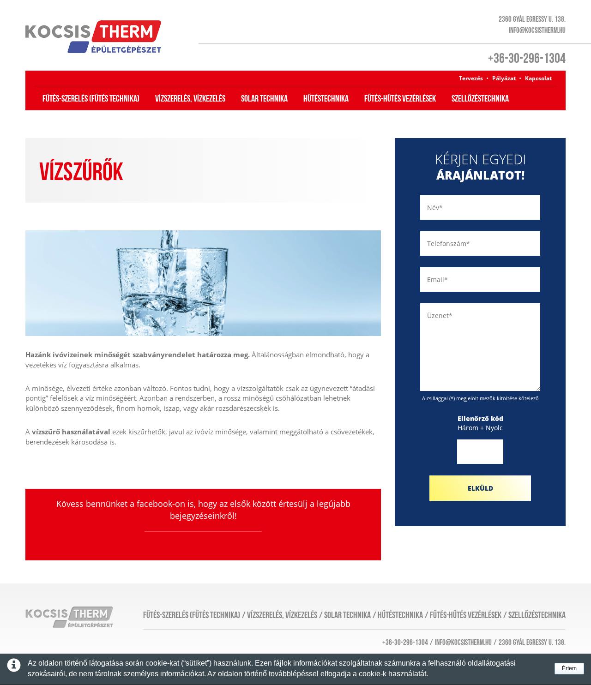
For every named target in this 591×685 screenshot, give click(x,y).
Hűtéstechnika (326, 98)
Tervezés (471, 78)
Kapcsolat (538, 78)
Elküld (480, 488)
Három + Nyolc (480, 423)
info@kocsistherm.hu (537, 30)
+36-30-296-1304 (527, 58)
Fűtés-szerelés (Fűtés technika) (90, 98)
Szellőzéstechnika (480, 98)
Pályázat (504, 78)
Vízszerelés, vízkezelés (190, 98)
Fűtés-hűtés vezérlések (400, 98)
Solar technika (264, 98)
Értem (569, 668)
